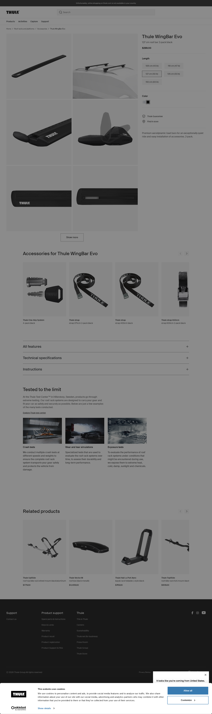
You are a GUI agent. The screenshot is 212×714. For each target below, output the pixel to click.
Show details (44, 708)
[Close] (205, 675)
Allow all (188, 690)
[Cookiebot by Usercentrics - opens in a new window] (18, 708)
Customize (186, 700)
